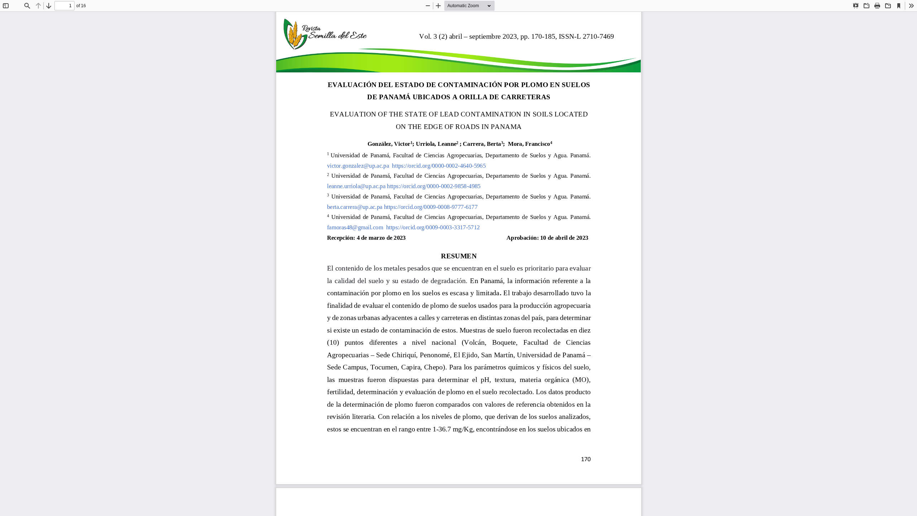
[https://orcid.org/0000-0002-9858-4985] (433, 187)
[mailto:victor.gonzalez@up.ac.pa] (357, 167)
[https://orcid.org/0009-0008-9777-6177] (430, 208)
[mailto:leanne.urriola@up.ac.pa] (355, 187)
